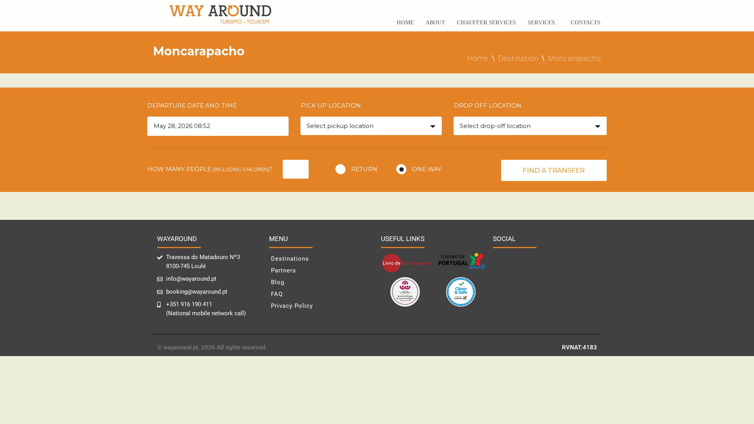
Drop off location (488, 105)
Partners (283, 270)
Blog (277, 282)
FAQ (277, 294)
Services (541, 23)
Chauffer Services (486, 23)
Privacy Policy (292, 305)
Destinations (290, 258)
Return (364, 169)
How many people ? (210, 169)
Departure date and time (192, 105)
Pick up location (331, 105)
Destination (518, 58)
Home (405, 23)
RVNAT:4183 (579, 347)
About (435, 23)
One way (426, 169)
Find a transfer (554, 170)
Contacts (585, 23)
